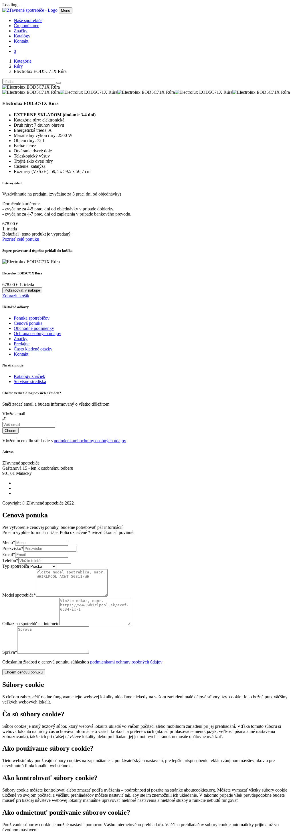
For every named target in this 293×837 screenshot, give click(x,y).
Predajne (21, 343)
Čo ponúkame (26, 25)
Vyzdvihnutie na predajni (24, 194)
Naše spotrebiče (28, 20)
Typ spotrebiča (15, 566)
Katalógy (22, 35)
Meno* (8, 542)
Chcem (10, 431)
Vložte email (13, 413)
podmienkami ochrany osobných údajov (90, 440)
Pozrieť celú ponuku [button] (20, 239)
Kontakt (21, 41)
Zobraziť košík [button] (15, 295)
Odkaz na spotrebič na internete (30, 623)
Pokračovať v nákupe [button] (22, 290)
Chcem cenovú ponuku (24, 672)
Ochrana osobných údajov (37, 333)
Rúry (18, 66)
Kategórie (22, 61)
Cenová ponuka (28, 323)
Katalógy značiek (29, 376)
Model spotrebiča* (19, 595)
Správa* (9, 652)
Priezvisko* (12, 548)
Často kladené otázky (33, 348)
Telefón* (10, 560)
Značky (20, 30)
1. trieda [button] (9, 228)
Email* (8, 554)
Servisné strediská (30, 381)
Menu (65, 10)
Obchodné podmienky (34, 328)
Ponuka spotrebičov (32, 318)
